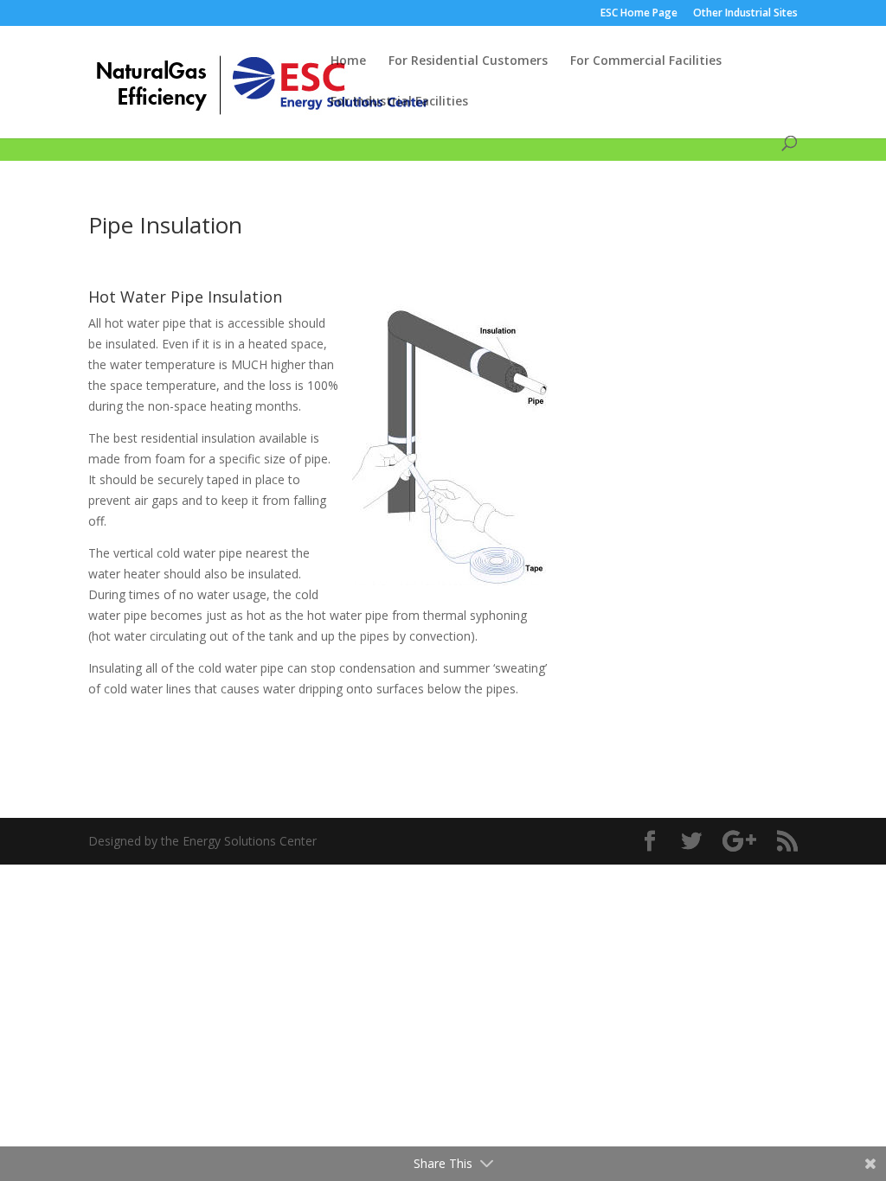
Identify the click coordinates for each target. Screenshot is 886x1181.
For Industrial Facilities (399, 102)
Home (348, 61)
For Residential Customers (468, 61)
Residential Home (137, 130)
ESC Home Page (638, 14)
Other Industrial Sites (745, 14)
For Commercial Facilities (646, 61)
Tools (308, 130)
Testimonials (379, 130)
